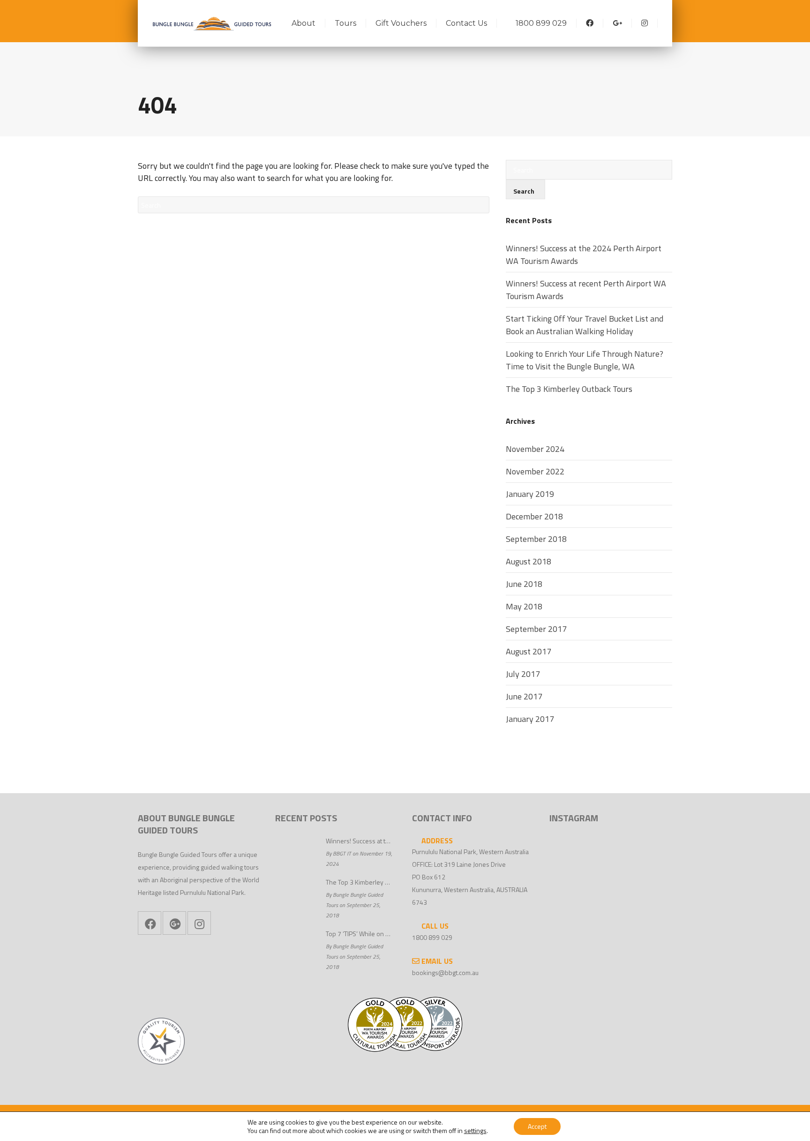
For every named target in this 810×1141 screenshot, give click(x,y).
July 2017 (523, 674)
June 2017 (524, 696)
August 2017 (528, 651)
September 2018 (536, 539)
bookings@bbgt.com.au (445, 972)
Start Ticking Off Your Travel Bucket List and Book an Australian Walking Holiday (584, 325)
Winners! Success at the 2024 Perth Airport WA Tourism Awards (583, 254)
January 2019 (530, 494)
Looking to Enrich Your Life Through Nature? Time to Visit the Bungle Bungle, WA (584, 360)
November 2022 (535, 471)
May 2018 (524, 606)
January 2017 (530, 719)
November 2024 (535, 449)
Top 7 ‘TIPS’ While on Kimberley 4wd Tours (360, 933)
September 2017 (536, 629)
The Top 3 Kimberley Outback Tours (569, 389)
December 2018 (534, 516)
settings (475, 1130)
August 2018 (528, 561)
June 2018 (524, 584)
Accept (537, 1126)
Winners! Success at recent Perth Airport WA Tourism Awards (586, 289)
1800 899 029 (432, 937)
